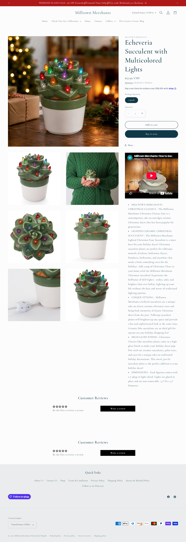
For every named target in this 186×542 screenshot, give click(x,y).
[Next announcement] (177, 3)
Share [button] (130, 145)
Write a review (117, 408)
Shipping (129, 82)
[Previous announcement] (9, 3)
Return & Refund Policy (138, 480)
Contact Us (52, 480)
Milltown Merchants (23, 536)
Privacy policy (69, 536)
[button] (66, 21)
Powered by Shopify (39, 536)
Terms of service (84, 536)
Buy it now (151, 133)
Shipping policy (100, 536)
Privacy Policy (97, 480)
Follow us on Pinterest (93, 486)
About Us (38, 480)
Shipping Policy (115, 480)
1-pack (131, 100)
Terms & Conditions (78, 480)
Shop (62, 480)
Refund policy (55, 536)
